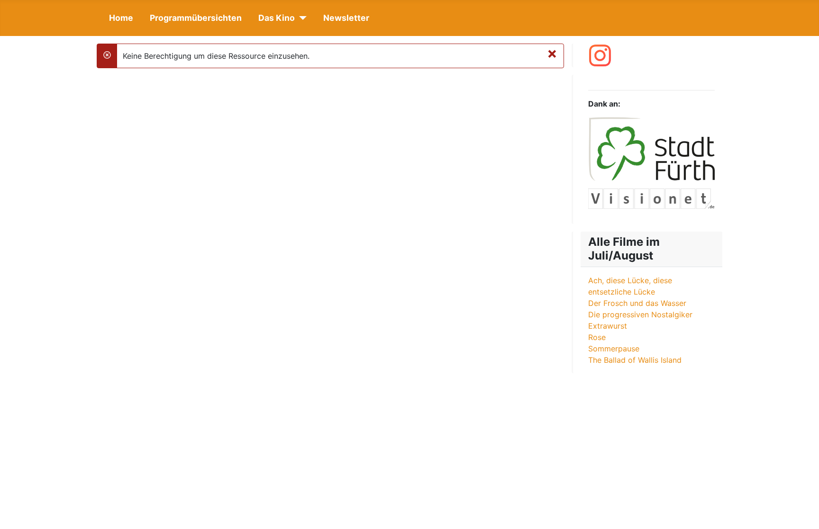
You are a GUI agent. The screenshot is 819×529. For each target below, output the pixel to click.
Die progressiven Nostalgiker (640, 314)
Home (121, 18)
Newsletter (346, 18)
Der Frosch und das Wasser (637, 303)
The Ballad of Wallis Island (635, 360)
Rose (597, 337)
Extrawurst (607, 326)
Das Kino (276, 18)
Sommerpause (613, 348)
